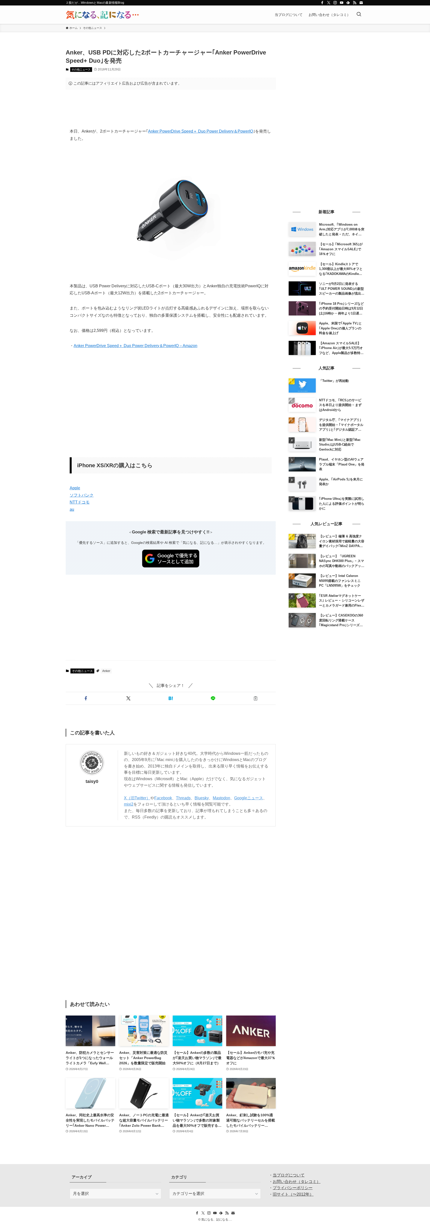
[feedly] (348, 2)
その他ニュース (81, 69)
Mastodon (221, 798)
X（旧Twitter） (137, 798)
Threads (183, 798)
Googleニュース (248, 798)
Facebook (163, 798)
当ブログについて (289, 1175)
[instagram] (335, 2)
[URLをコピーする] (255, 698)
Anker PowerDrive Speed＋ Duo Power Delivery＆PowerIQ (200, 131)
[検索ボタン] (358, 14)
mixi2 (128, 804)
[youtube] (341, 2)
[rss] (354, 2)
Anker (106, 671)
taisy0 (92, 781)
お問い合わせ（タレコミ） (297, 1181)
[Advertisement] (171, 109)
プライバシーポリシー (293, 1188)
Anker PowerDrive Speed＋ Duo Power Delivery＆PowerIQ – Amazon (135, 346)
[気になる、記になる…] (102, 14)
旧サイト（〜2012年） (293, 1194)
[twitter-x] (328, 2)
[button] (86, 698)
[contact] (361, 2)
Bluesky (202, 798)
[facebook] (322, 2)
